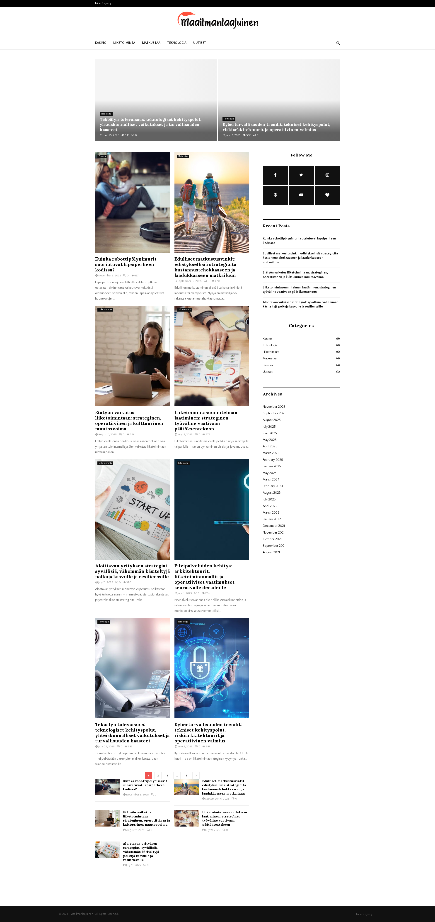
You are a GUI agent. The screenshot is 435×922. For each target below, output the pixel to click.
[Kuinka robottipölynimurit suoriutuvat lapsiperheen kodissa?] (132, 202)
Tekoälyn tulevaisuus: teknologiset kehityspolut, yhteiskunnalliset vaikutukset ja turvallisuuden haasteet (150, 124)
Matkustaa (151, 43)
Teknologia (176, 43)
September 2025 (274, 413)
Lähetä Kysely (103, 3)
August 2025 (272, 420)
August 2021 (271, 552)
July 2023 (269, 499)
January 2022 (272, 519)
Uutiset (199, 43)
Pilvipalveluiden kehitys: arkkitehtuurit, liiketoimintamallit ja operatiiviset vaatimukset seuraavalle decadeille (204, 576)
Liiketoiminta (124, 43)
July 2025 (269, 427)
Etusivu (102, 156)
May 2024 (270, 473)
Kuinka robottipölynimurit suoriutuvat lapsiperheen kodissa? (126, 264)
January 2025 (272, 466)
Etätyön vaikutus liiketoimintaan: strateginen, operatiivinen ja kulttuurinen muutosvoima (129, 421)
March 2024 (271, 479)
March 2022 (271, 513)
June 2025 (270, 433)
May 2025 (270, 440)
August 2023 (272, 493)
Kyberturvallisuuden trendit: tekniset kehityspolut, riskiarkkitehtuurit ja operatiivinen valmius (276, 127)
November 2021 (274, 532)
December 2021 (274, 526)
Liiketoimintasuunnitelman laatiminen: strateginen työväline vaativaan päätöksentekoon (205, 421)
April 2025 (270, 446)
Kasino (100, 43)
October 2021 (272, 539)
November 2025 (274, 407)
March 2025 (271, 453)
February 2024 (273, 486)
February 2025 (273, 460)
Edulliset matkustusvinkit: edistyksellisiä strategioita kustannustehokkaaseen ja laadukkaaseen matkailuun (205, 267)
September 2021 (274, 546)
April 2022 (270, 506)
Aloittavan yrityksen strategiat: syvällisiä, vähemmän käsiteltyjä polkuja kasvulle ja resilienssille (132, 571)
